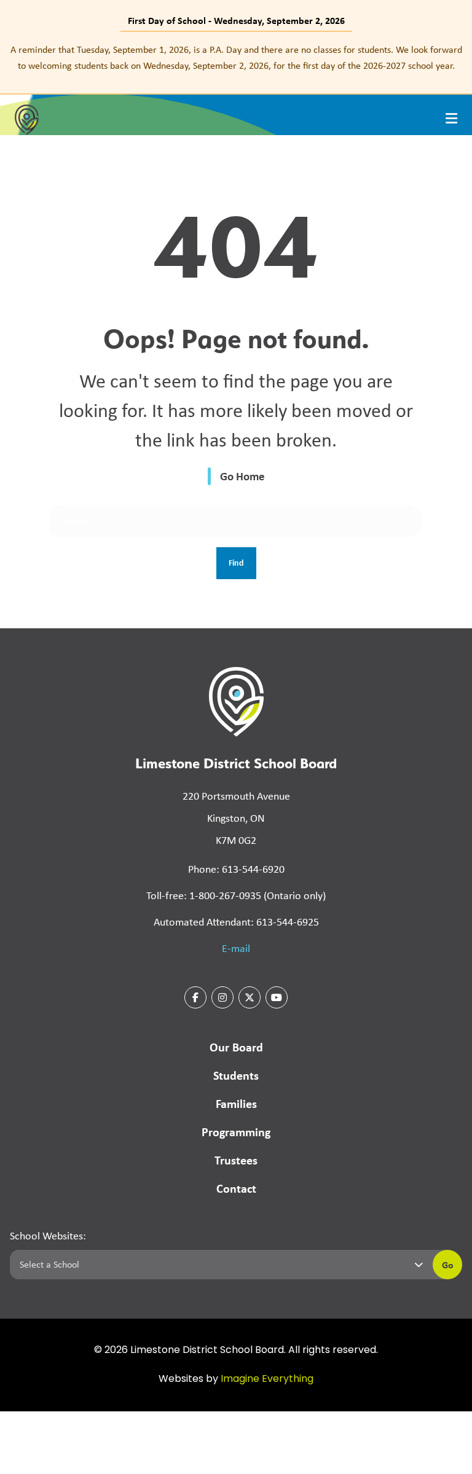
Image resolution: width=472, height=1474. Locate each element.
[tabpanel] (236, 57)
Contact (236, 1188)
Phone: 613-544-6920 (236, 869)
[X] (249, 997)
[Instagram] (222, 997)
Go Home (242, 476)
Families (236, 1103)
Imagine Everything (267, 1379)
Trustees (236, 1160)
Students (236, 1075)
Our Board (236, 1047)
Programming (236, 1131)
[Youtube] (277, 997)
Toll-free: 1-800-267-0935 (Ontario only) (236, 895)
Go (448, 1264)
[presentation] (451, 118)
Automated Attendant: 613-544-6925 (236, 921)
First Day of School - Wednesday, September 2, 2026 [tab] (236, 20)
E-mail (236, 948)
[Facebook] (195, 997)
